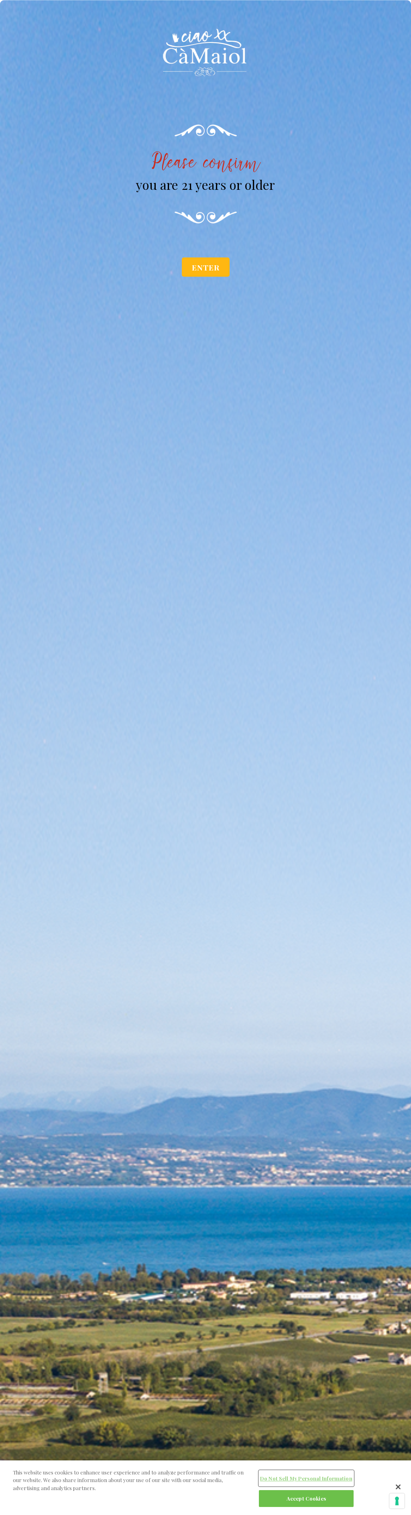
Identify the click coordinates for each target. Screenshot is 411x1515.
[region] (205, 1487)
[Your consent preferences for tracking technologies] (397, 1501)
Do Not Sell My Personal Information (306, 1478)
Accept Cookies (306, 1498)
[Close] (398, 1487)
